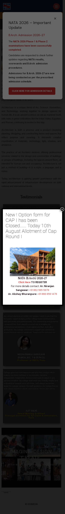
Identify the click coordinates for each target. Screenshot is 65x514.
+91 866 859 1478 (47, 294)
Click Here (24, 282)
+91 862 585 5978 (39, 290)
